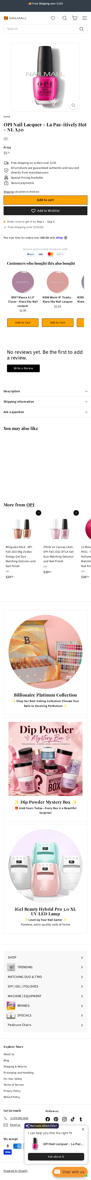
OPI (6, 138)
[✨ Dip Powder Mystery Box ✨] (45, 759)
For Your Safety (13, 1079)
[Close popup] (83, 1129)
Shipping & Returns (15, 1066)
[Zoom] (73, 105)
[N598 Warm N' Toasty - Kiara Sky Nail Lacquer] (57, 282)
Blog (6, 1060)
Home (7, 116)
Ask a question (14, 412)
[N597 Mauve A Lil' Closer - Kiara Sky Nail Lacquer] (23, 282)
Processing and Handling (19, 1073)
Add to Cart (22, 323)
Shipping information (19, 401)
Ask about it (56, 1157)
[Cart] (75, 18)
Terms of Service (14, 1085)
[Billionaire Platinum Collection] (45, 652)
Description (12, 391)
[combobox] (45, 29)
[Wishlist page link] (55, 18)
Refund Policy (12, 1097)
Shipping (9, 192)
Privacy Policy (12, 1091)
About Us (9, 1054)
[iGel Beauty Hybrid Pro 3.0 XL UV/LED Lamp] (45, 866)
